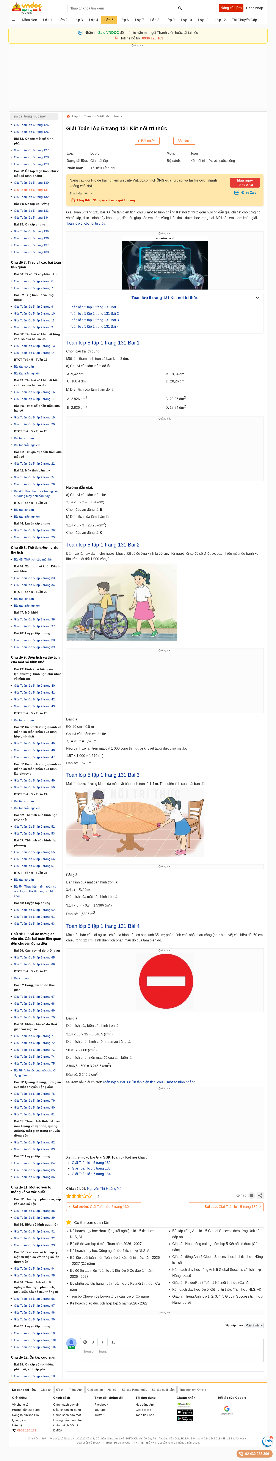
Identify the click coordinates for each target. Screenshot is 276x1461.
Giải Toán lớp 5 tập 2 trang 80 (34, 1107)
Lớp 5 (76, 116)
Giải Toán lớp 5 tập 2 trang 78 (34, 1093)
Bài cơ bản (21, 978)
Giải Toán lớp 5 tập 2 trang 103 (35, 1376)
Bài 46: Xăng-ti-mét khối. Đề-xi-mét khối (37, 569)
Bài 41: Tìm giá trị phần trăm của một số (38, 454)
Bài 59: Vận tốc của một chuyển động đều (35, 1073)
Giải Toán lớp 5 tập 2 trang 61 (34, 916)
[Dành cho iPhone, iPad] (185, 1413)
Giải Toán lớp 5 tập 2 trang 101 (35, 1340)
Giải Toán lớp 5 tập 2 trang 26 (34, 484)
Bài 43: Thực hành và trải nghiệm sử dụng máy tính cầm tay (37, 493)
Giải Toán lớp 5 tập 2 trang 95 (34, 1275)
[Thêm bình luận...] (171, 1354)
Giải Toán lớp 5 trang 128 (31, 157)
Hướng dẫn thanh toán (68, 1420)
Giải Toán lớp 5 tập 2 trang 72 (34, 1042)
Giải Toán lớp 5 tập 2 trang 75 (34, 1063)
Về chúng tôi (20, 1404)
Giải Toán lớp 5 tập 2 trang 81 (34, 1114)
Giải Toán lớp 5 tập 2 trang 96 (34, 1298)
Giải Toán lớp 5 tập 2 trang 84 (34, 1163)
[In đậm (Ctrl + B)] (92, 1342)
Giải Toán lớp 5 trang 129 (31, 164)
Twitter (99, 1415)
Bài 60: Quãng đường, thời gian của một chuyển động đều (37, 1084)
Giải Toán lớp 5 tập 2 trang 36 (34, 619)
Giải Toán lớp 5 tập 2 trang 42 (34, 699)
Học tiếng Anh (145, 1404)
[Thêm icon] (85, 1342)
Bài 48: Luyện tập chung (32, 633)
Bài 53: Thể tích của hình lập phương (35, 843)
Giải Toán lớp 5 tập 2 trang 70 (34, 1017)
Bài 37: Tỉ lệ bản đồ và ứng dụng (34, 297)
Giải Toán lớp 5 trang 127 (31, 150)
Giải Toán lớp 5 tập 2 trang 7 (33, 288)
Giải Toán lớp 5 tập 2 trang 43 (34, 706)
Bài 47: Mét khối (26, 612)
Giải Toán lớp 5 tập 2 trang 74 (34, 1056)
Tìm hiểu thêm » (81, 193)
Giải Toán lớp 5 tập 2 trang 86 (34, 1177)
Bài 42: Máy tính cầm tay (32, 470)
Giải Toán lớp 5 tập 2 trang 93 (34, 1245)
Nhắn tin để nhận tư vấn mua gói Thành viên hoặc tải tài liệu (141, 32)
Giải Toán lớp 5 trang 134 (91, 1174)
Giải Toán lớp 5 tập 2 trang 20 (34, 424)
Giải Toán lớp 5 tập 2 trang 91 (34, 1231)
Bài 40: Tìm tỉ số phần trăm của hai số (37, 408)
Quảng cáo (19, 1420)
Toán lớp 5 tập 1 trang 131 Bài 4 (94, 326)
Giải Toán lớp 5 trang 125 (31, 125)
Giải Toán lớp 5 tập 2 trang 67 (34, 996)
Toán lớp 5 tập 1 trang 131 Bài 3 (94, 320)
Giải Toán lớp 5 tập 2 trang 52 (34, 826)
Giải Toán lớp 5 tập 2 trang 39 (34, 647)
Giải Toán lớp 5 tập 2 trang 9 (33, 306)
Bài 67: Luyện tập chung (32, 1326)
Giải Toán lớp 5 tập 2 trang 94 (34, 1268)
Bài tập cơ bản (24, 366)
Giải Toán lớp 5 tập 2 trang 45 (34, 743)
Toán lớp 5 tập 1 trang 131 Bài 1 (94, 307)
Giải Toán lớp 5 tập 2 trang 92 (34, 1238)
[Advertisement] (138, 78)
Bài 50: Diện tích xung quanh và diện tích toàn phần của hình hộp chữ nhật (37, 731)
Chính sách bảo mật (67, 1415)
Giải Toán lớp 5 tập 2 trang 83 (34, 1149)
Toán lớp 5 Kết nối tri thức (101, 116)
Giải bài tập (143, 1409)
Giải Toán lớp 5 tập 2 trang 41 (34, 692)
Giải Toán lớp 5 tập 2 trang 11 (34, 320)
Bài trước (148, 141)
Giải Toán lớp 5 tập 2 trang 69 (34, 1010)
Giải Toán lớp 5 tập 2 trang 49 (34, 780)
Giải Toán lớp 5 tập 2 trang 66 (34, 964)
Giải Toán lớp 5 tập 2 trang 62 (34, 909)
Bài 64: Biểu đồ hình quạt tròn (36, 1224)
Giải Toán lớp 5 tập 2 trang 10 (34, 313)
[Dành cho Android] (185, 1420)
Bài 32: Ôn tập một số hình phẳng (33, 141)
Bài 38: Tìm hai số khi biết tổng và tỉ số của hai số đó (37, 336)
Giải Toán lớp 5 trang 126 (31, 131)
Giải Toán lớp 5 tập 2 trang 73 (34, 1049)
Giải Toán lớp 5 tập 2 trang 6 (33, 281)
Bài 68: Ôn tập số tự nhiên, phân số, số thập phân (34, 1367)
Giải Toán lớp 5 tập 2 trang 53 (34, 833)
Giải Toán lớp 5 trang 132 (91, 1163)
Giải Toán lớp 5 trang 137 (31, 245)
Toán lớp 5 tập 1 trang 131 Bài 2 (94, 313)
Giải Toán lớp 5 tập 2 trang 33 (34, 578)
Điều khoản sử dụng (67, 1409)
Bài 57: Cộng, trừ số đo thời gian (34, 987)
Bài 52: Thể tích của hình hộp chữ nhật (36, 817)
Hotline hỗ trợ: (141, 38)
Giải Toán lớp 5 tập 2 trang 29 (34, 537)
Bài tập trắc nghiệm (27, 373)
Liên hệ (17, 1425)
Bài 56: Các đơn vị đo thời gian (37, 950)
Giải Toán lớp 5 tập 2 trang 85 (34, 1170)
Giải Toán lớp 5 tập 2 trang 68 (34, 1003)
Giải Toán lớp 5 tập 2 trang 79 (34, 1100)
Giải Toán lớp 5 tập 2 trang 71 (34, 1036)
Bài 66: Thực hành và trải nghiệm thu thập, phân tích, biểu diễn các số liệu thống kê (36, 1287)
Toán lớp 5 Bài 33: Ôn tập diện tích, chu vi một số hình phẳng (149, 1082)
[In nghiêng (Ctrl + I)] (102, 1342)
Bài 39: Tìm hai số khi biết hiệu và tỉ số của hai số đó (37, 383)
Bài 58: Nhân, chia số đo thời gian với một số (35, 1027)
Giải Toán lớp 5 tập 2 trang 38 (34, 640)
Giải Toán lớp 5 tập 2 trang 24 (34, 477)
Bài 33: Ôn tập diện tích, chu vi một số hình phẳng (37, 173)
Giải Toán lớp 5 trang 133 (91, 1168)
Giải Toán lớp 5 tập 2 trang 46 (34, 750)
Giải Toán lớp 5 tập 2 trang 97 (34, 1305)
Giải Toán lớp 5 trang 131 (31, 189)
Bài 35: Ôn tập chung (29, 224)
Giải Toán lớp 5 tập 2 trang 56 (34, 859)
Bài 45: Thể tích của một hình (34, 559)
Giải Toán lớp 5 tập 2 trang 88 (34, 1210)
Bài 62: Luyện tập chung (32, 1156)
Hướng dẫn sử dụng (26, 1409)
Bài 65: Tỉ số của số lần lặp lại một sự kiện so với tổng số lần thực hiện (36, 1256)
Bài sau (183, 141)
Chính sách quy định (67, 1404)
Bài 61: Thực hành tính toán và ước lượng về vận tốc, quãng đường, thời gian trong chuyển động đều (37, 1128)
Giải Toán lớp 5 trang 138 (31, 252)
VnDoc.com (68, 116)
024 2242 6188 (213, 1438)
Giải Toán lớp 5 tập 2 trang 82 (34, 1142)
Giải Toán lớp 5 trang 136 (31, 238)
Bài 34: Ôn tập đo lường (32, 203)
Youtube (100, 1409)
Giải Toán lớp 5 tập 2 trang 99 (34, 1319)
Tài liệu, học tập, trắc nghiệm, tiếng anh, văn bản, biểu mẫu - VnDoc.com (37, 8)
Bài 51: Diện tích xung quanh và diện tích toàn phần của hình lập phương (37, 768)
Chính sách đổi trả (65, 1425)
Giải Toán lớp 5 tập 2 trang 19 (34, 417)
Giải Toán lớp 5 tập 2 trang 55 (34, 852)
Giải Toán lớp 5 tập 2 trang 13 (34, 346)
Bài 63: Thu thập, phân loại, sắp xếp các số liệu (37, 1201)
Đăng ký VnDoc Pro (25, 1415)
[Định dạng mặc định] (112, 1342)
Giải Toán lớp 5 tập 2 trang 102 (35, 1347)
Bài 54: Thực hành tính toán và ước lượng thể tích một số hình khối (35, 891)
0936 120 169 (26, 1430)
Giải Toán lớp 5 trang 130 (100, 1207)
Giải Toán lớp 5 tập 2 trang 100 (35, 1333)
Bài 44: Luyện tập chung (32, 523)
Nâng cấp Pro (231, 8)
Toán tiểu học (145, 1415)
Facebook (101, 1404)
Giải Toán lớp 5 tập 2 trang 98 (34, 1312)
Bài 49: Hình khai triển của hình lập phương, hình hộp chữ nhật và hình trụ (37, 673)
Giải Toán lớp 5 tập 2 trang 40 (34, 685)
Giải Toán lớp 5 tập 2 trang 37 (34, 626)
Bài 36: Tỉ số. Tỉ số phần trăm (35, 274)
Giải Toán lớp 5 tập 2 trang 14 (34, 352)
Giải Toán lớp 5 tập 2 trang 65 (34, 957)
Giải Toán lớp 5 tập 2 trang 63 (34, 923)
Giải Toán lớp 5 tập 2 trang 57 (34, 866)
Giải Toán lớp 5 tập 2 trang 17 (34, 399)
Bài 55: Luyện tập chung (32, 903)
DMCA (57, 1430)
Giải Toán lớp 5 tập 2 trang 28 (34, 530)
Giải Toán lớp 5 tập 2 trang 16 (34, 392)
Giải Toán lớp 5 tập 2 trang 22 (34, 463)
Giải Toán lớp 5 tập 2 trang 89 (34, 1217)
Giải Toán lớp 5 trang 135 (31, 231)
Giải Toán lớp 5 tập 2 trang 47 (34, 757)
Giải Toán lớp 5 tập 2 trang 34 (34, 585)
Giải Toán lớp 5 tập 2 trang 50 (34, 787)
